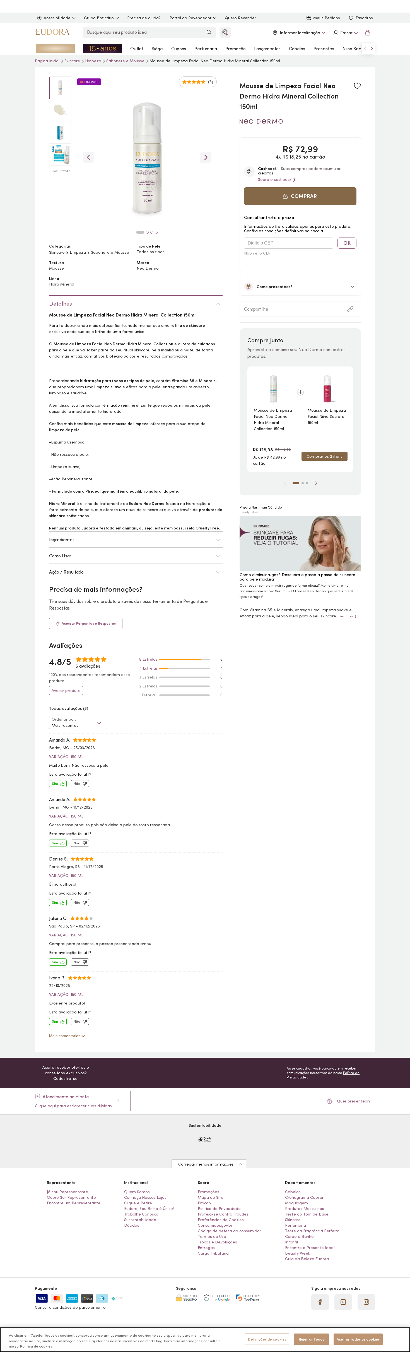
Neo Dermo (148, 268)
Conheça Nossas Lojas (145, 1197)
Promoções (208, 1191)
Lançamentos (267, 48)
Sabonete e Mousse (126, 60)
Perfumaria (205, 48)
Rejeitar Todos (311, 1339)
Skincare (57, 252)
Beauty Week (297, 1253)
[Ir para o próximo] (372, 49)
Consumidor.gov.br (215, 1225)
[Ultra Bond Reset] (55, 49)
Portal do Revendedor (190, 17)
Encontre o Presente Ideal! (310, 1247)
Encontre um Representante (73, 1202)
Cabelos (297, 48)
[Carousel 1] (140, 232)
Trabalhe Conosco (141, 1214)
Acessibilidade (57, 17)
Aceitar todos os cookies (358, 1339)
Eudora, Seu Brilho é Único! (149, 1208)
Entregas (206, 1247)
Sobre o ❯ (277, 179)
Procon (204, 1202)
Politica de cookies (36, 1346)
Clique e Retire (138, 1202)
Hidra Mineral (61, 284)
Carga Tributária (213, 1253)
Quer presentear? (354, 1101)
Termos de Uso (212, 1236)
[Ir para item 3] (307, 483)
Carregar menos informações (206, 1164)
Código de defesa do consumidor (229, 1230)
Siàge (157, 48)
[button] (357, 86)
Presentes (323, 48)
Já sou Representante (67, 1191)
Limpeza (93, 60)
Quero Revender (240, 17)
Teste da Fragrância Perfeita (312, 1230)
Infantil (291, 1242)
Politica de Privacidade (219, 1208)
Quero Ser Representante (71, 1197)
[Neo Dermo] (261, 121)
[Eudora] (52, 33)
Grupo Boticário (99, 17)
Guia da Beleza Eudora (307, 1258)
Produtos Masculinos (304, 1208)
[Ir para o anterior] (365, 49)
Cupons (178, 48)
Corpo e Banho (299, 1236)
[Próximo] (316, 483)
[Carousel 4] (156, 232)
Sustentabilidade (140, 1219)
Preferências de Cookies (221, 1219)
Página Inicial (48, 60)
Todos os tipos (151, 251)
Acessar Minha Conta (345, 32)
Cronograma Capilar (304, 1197)
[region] (205, 1339)
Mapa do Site (210, 1197)
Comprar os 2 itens (325, 456)
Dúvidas (131, 1225)
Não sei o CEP (257, 253)
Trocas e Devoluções (217, 1242)
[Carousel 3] (151, 232)
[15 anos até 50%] (103, 49)
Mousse (56, 268)
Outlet (136, 48)
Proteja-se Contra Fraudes (223, 1214)
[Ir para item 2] (303, 483)
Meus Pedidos (326, 17)
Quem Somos (137, 1191)
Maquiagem (296, 1202)
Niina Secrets (356, 48)
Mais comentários (65, 1036)
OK (347, 243)
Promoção (235, 48)
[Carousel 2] (147, 232)
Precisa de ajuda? (144, 17)
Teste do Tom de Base (307, 1214)
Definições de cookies (267, 1339)
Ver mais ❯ (348, 616)
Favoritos (364, 17)
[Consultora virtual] (225, 32)
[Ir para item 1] (296, 483)
